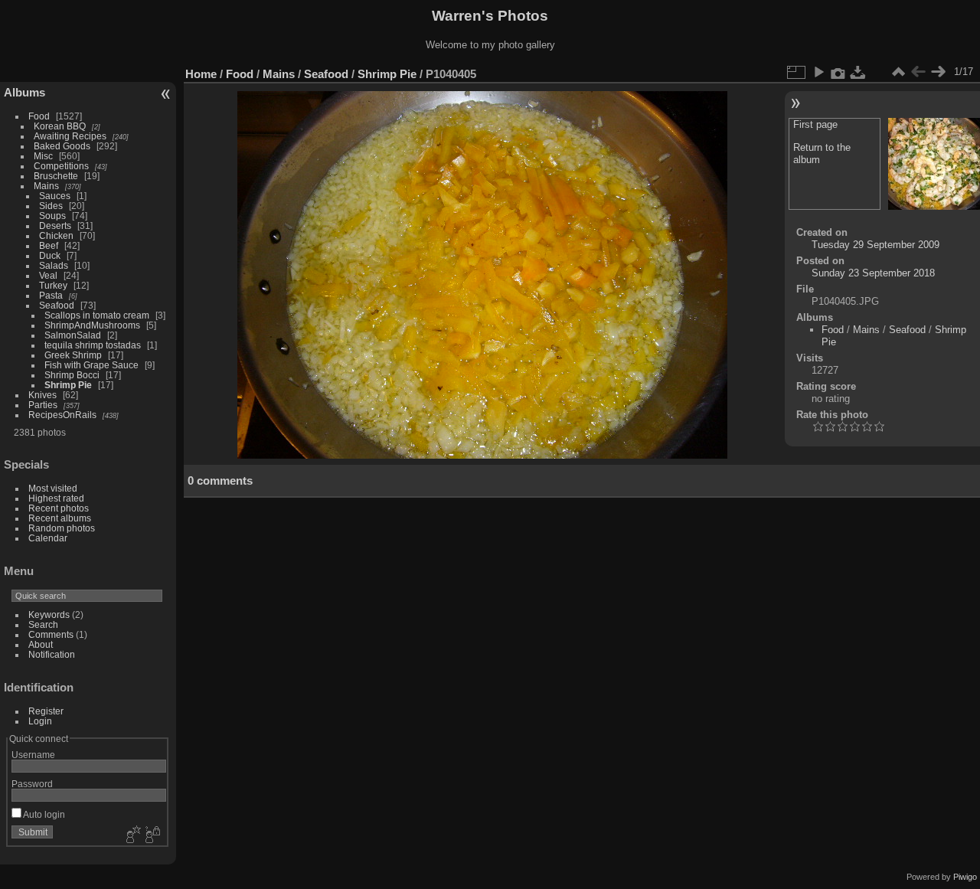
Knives (42, 395)
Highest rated (56, 498)
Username (33, 755)
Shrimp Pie (68, 385)
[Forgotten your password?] (152, 835)
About (40, 644)
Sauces (54, 196)
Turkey (53, 285)
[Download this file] (858, 72)
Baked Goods (62, 146)
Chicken (56, 235)
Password (32, 784)
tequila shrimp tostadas (92, 345)
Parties (42, 405)
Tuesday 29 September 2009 (875, 244)
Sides (51, 206)
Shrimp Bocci (72, 375)
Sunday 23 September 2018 (873, 273)
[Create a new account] (132, 835)
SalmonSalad (72, 335)
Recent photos (58, 508)
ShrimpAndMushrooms (92, 325)
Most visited (52, 488)
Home (201, 73)
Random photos (61, 528)
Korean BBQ (60, 126)
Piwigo (965, 876)
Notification (51, 654)
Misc (43, 156)
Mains (46, 186)
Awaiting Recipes (70, 136)
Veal (48, 275)
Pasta (51, 295)
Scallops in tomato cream (98, 315)
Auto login (43, 814)
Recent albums (59, 518)
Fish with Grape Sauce (91, 365)
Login (40, 721)
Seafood (56, 305)
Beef (48, 245)
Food (39, 116)
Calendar (47, 538)
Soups (52, 216)
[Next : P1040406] (938, 72)
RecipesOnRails (62, 415)
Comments (51, 634)
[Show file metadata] (838, 72)
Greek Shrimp (73, 355)
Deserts (55, 225)
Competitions (61, 166)
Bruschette (56, 176)
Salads (53, 265)
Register (46, 711)
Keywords (49, 614)
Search (43, 624)
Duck (49, 255)
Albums (24, 92)
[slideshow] (818, 72)
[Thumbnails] (898, 72)
